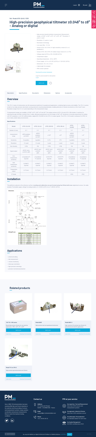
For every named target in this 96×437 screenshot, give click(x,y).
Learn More (63, 434)
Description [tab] (10, 93)
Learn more (8, 334)
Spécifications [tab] (23, 93)
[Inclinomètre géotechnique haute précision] (9, 67)
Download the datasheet (25, 334)
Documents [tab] (35, 93)
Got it (69, 434)
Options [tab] (57, 93)
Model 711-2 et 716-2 (11, 367)
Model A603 (39, 322)
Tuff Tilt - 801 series (11, 322)
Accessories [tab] (68, 93)
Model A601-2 (68, 322)
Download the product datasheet (44, 72)
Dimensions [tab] (47, 93)
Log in (37, 77)
